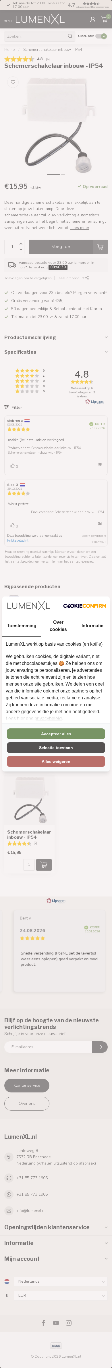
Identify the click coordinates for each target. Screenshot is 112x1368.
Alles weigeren (56, 761)
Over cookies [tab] (58, 626)
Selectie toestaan (56, 747)
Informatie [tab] (92, 625)
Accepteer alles (56, 734)
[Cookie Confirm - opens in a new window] (84, 606)
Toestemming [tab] (21, 625)
